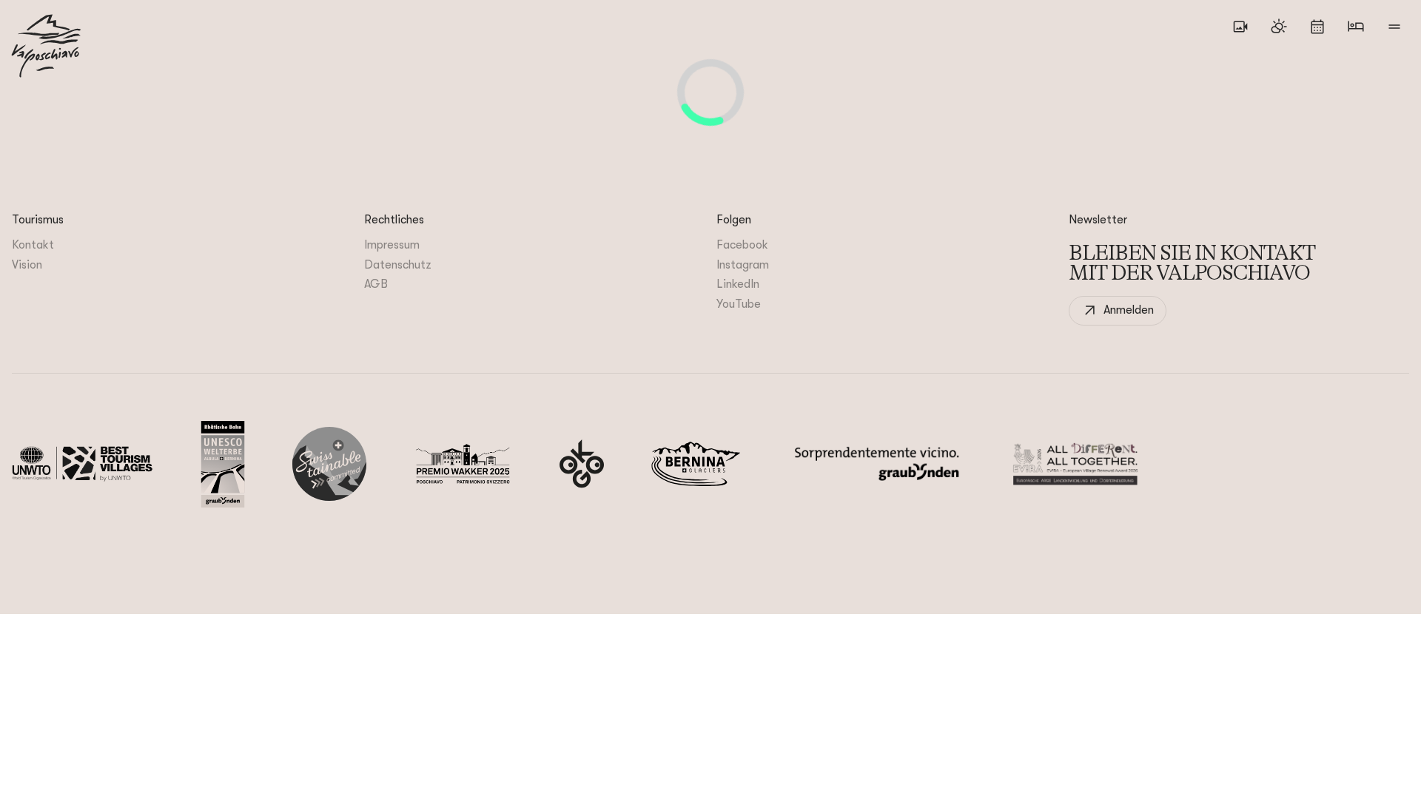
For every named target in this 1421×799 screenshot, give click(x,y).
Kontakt (33, 245)
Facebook (742, 245)
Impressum (392, 245)
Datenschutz (397, 265)
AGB (376, 284)
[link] (1117, 311)
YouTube (738, 304)
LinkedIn (737, 284)
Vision (27, 265)
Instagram (742, 265)
